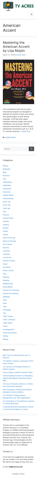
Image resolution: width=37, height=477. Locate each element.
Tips (4, 313)
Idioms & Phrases (9, 241)
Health (5, 231)
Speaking (6, 297)
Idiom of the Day (9, 238)
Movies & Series (9, 261)
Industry (6, 248)
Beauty (5, 166)
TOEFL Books (8, 316)
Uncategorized (8, 329)
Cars (4, 179)
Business (6, 176)
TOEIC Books (8, 323)
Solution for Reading (10, 293)
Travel (5, 326)
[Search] (31, 149)
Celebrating (7, 182)
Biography (6, 169)
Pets (4, 274)
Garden (6, 228)
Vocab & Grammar (10, 333)
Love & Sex (7, 257)
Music (5, 264)
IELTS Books (7, 244)
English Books (10, 137)
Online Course (8, 270)
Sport (5, 300)
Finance (6, 215)
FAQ (4, 212)
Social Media (8, 287)
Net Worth (7, 267)
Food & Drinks (8, 218)
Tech (5, 307)
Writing (5, 336)
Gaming (6, 225)
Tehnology (7, 310)
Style (5, 303)
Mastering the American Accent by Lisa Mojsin (16, 46)
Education (6, 192)
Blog (4, 172)
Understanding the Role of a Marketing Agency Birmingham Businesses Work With (17, 378)
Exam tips (6, 208)
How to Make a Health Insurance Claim (18, 372)
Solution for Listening (11, 290)
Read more (26, 131)
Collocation (7, 189)
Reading (6, 277)
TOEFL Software (9, 320)
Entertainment (8, 198)
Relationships (8, 284)
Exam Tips (7, 202)
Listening (6, 251)
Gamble (6, 221)
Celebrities (7, 185)
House (5, 234)
